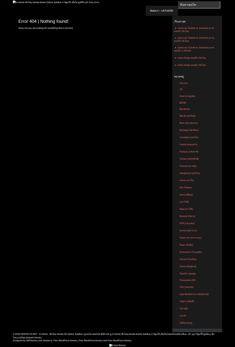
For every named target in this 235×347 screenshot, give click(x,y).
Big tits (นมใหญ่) (188, 116)
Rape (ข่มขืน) (186, 245)
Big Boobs (185, 109)
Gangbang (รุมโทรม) (190, 173)
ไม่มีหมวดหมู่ (186, 323)
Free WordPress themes (65, 340)
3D (181, 89)
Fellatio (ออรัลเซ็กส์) (189, 159)
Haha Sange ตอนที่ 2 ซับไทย (192, 58)
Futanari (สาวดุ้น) (188, 166)
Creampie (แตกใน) (189, 137)
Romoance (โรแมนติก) (191, 252)
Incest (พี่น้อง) (186, 194)
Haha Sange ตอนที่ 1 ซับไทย (192, 65)
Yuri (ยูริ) (184, 308)
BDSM (183, 103)
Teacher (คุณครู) (188, 273)
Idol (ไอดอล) (186, 187)
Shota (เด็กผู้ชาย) (188, 266)
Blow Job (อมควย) (189, 123)
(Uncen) (184, 83)
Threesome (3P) (188, 280)
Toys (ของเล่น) (187, 287)
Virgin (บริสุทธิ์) (187, 301)
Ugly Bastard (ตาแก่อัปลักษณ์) (194, 294)
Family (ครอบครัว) (188, 144)
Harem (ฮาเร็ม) (187, 180)
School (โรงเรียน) (188, 259)
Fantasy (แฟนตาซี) (189, 151)
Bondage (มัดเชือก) (189, 130)
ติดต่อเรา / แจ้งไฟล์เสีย (161, 10)
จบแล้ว (183, 315)
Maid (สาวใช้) (186, 209)
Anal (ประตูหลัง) (187, 96)
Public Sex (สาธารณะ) (191, 237)
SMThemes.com (34, 340)
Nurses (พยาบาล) (188, 230)
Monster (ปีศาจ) (187, 216)
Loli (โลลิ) (184, 202)
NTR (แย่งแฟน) (187, 223)
